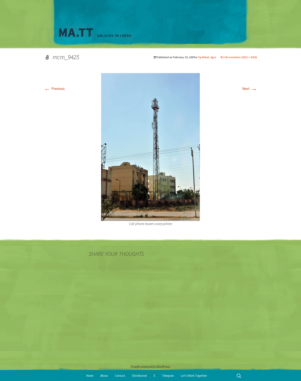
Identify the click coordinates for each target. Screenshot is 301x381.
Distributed (139, 376)
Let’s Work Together (194, 376)
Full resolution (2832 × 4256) (240, 57)
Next (249, 88)
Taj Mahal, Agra (207, 57)
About (104, 376)
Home (90, 376)
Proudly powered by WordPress (150, 366)
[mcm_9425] (150, 146)
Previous (54, 88)
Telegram (168, 376)
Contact (120, 376)
